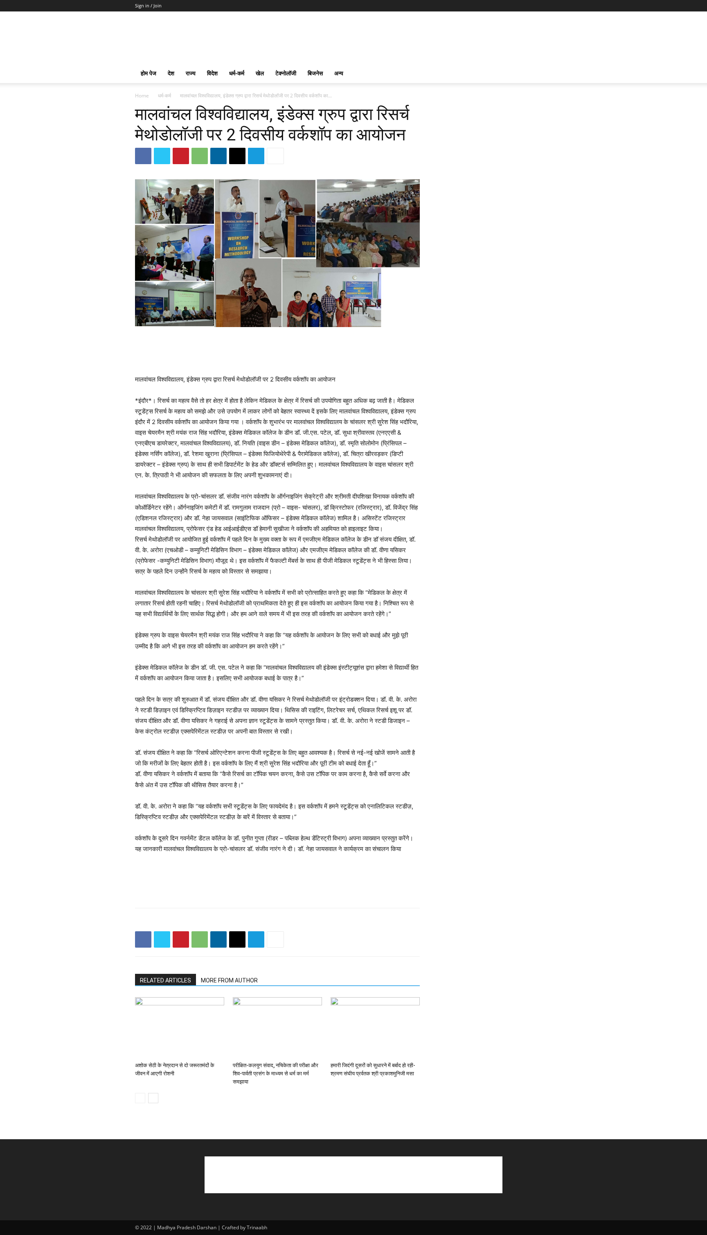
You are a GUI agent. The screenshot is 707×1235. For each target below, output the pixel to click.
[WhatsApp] (199, 156)
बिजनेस (315, 73)
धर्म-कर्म (236, 73)
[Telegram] (256, 156)
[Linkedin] (218, 156)
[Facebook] (143, 156)
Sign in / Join (148, 5)
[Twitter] (162, 156)
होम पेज (148, 73)
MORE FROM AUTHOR (229, 980)
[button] (562, 74)
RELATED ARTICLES (165, 980)
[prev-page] (140, 1098)
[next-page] (153, 1098)
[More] (275, 156)
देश (171, 73)
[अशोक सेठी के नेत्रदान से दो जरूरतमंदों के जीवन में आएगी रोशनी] (179, 1028)
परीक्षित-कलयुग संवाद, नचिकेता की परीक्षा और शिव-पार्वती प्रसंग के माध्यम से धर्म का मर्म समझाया (275, 1073)
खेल (260, 73)
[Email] (237, 156)
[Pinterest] (181, 156)
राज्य (191, 73)
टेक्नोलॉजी (285, 73)
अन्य (338, 73)
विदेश (212, 73)
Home (142, 95)
